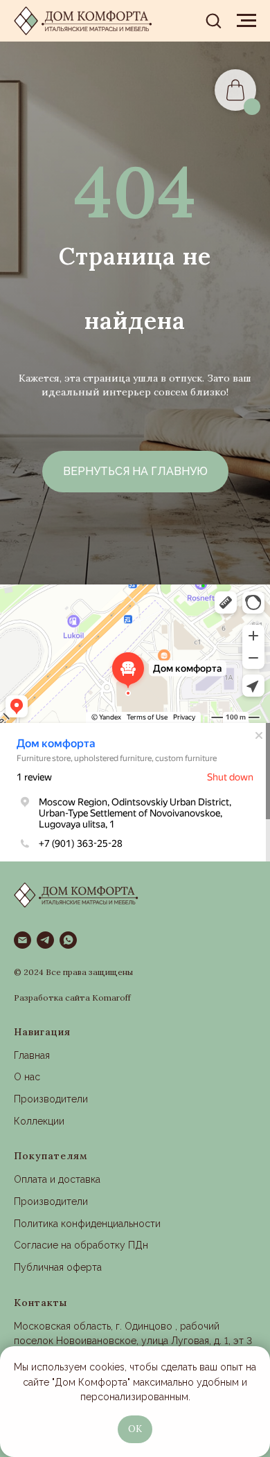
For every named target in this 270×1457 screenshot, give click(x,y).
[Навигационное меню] (246, 21)
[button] (213, 20)
